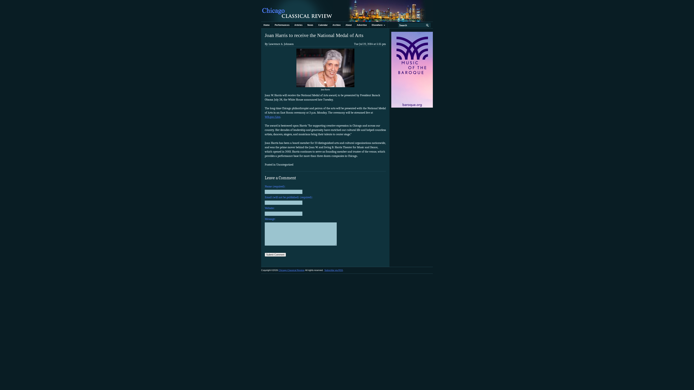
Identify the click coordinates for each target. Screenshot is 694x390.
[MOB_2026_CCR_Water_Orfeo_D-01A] (412, 107)
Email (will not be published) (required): (289, 197)
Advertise (362, 25)
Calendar (323, 25)
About (349, 25)
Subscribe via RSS (333, 270)
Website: (270, 208)
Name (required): (275, 186)
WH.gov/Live (272, 117)
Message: (270, 219)
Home (267, 25)
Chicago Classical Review (297, 11)
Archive (337, 25)
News (310, 25)
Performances (282, 25)
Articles (298, 25)
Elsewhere (378, 25)
